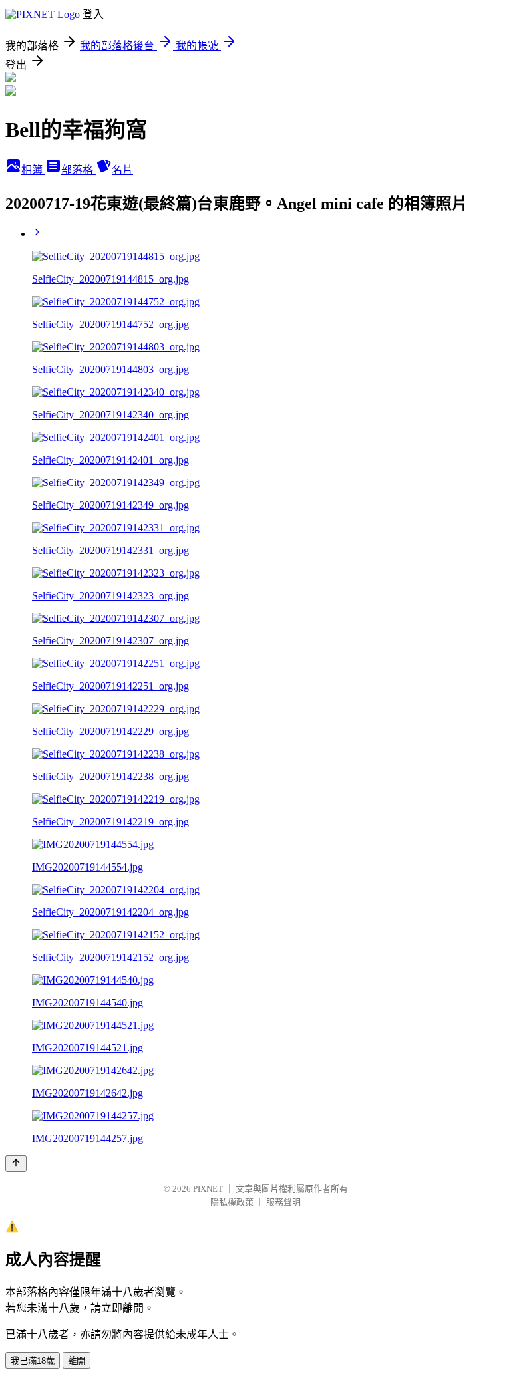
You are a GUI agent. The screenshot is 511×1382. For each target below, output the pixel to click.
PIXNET (208, 1189)
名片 (122, 170)
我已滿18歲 (33, 1361)
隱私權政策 (232, 1202)
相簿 (33, 170)
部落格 (78, 170)
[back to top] (16, 1163)
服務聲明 (283, 1202)
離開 (76, 1361)
